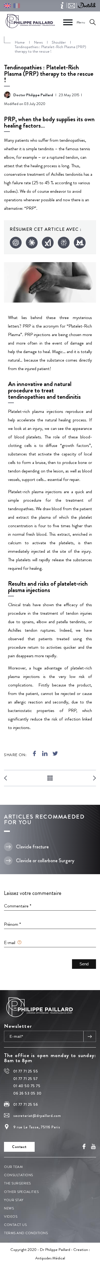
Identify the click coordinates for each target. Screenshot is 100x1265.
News (9, 1208)
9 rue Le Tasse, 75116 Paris (36, 1127)
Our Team (13, 1166)
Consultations (18, 1175)
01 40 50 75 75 (27, 1085)
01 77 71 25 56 (25, 1104)
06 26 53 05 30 (27, 1093)
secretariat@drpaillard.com (37, 1116)
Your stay (13, 1200)
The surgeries (17, 1183)
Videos (10, 1216)
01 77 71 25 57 (25, 1078)
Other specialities (21, 1191)
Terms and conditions (26, 1233)
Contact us (15, 1225)
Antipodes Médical (50, 1258)
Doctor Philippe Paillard (33, 95)
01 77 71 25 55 (25, 1071)
